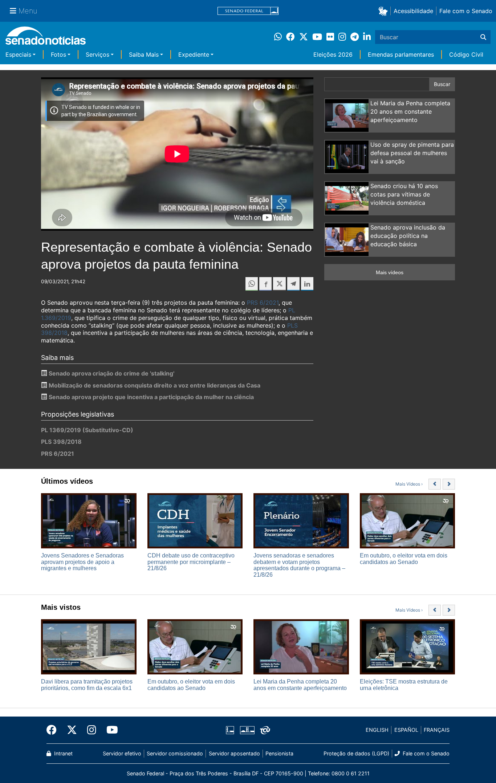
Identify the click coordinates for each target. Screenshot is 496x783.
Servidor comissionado (175, 753)
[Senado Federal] (248, 11)
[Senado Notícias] (45, 38)
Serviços (97, 54)
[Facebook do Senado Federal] (54, 730)
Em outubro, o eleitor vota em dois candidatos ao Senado (403, 558)
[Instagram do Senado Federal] (91, 730)
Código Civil (466, 54)
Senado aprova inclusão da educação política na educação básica (407, 236)
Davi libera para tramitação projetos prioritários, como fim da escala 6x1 (87, 684)
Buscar (442, 84)
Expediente (193, 54)
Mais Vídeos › (409, 484)
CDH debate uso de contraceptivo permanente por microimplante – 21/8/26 (191, 561)
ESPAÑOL (406, 730)
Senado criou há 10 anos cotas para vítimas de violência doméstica (404, 194)
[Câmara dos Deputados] (230, 729)
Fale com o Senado (465, 11)
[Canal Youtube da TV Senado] (109, 730)
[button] (384, 11)
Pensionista (279, 753)
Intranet (63, 753)
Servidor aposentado (234, 753)
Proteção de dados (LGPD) (356, 753)
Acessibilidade (413, 11)
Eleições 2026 (333, 54)
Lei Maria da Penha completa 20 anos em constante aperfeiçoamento (410, 111)
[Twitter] (72, 730)
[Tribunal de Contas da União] (265, 729)
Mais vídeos (389, 272)
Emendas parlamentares (401, 54)
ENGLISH (377, 730)
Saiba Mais (144, 54)
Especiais (18, 54)
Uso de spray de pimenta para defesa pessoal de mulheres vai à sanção (412, 153)
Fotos (58, 54)
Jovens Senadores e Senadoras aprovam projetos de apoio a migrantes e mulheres (82, 561)
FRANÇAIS (437, 730)
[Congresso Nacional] (247, 729)
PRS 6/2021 (263, 302)
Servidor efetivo (122, 753)
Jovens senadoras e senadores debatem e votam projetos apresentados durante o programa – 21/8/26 (299, 565)
